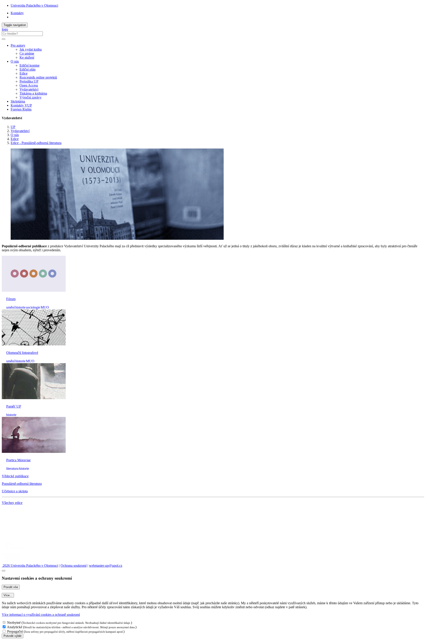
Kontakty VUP (21, 105)
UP (13, 127)
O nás (15, 135)
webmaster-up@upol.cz (105, 565)
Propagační (15, 631)
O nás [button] (15, 61)
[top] (3, 570)
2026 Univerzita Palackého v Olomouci (30, 565)
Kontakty (17, 13)
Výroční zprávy (30, 97)
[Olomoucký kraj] (17, 550)
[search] (3, 39)
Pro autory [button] (18, 45)
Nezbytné (14, 622)
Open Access (29, 85)
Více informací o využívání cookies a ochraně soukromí (41, 614)
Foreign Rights (21, 109)
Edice (24, 73)
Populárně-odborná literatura (22, 483)
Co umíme (27, 53)
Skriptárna (18, 101)
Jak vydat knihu (31, 49)
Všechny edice (12, 503)
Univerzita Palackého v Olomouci (34, 5)
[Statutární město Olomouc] (12, 561)
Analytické (14, 627)
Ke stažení (27, 57)
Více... (8, 595)
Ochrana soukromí (74, 565)
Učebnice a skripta (15, 491)
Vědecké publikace (15, 476)
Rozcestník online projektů (38, 77)
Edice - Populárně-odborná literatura (36, 143)
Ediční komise (29, 65)
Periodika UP (29, 81)
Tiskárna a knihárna (33, 93)
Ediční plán (28, 69)
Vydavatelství (29, 89)
